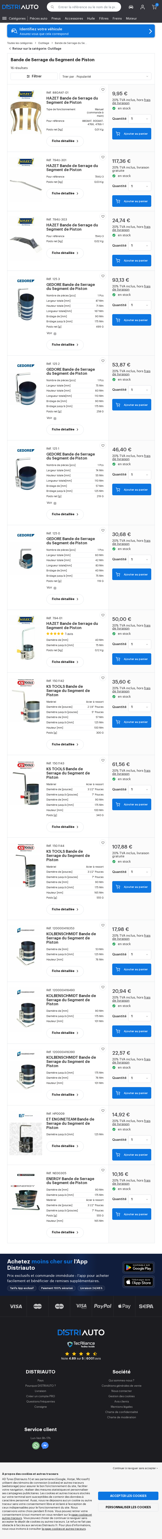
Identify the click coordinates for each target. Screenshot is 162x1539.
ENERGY (70, 1178)
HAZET (72, 97)
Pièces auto (38, 18)
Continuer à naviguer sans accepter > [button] (135, 1468)
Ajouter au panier (135, 133)
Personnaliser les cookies (128, 1507)
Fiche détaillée (63, 140)
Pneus (56, 18)
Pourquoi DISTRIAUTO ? (40, 1385)
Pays (40, 1380)
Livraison (40, 1391)
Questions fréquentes (40, 1401)
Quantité (119, 118)
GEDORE (70, 284)
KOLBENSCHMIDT (71, 935)
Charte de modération (121, 1417)
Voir (50, 333)
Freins (117, 18)
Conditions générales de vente (122, 1385)
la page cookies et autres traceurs (64, 1528)
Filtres (103, 18)
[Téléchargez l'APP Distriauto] (138, 1267)
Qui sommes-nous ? (121, 1380)
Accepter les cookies (128, 1495)
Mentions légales (121, 1406)
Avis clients (121, 1401)
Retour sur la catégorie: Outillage (36, 48)
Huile (91, 18)
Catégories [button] (17, 18)
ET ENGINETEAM (70, 1120)
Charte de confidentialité (121, 1412)
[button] (131, 7)
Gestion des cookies (121, 1396)
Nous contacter (121, 1391)
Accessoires (74, 18)
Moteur (131, 18)
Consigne (40, 1406)
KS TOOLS (68, 688)
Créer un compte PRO (40, 1396)
